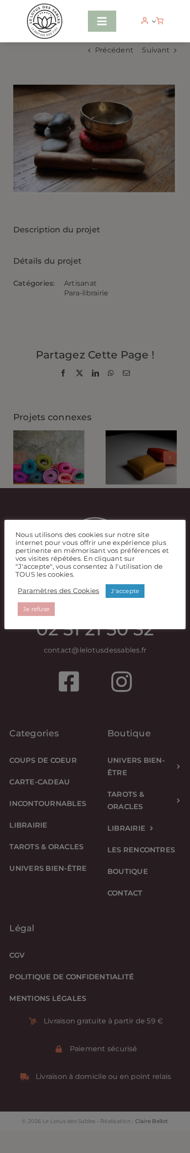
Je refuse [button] (36, 608)
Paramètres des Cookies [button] (58, 591)
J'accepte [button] (125, 590)
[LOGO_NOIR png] (44, 7)
